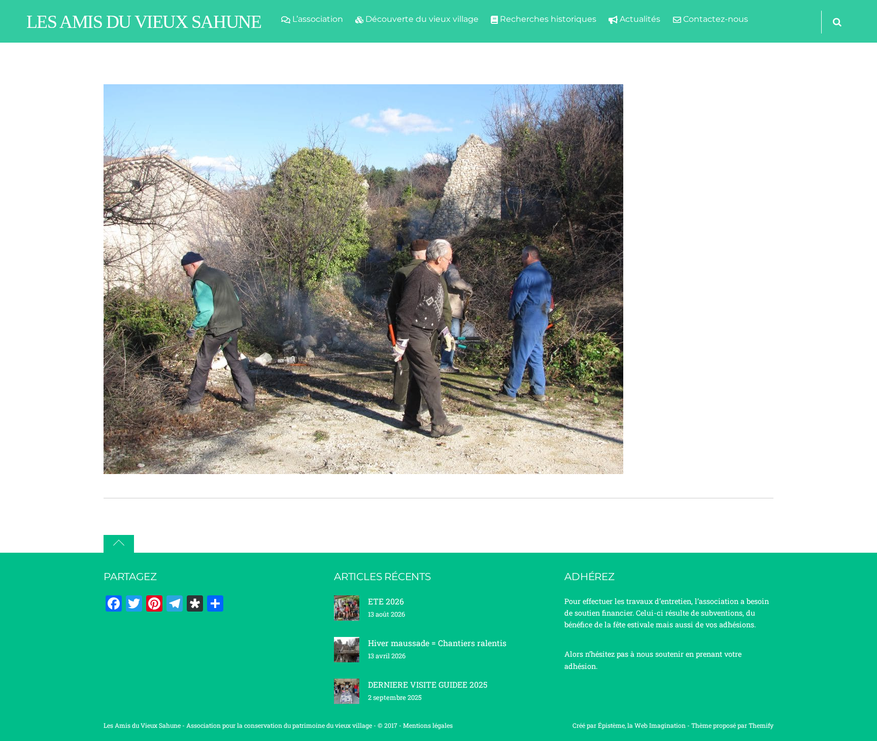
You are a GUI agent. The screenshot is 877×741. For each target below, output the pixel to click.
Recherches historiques (547, 19)
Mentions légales (428, 725)
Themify (761, 725)
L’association (316, 19)
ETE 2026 (386, 601)
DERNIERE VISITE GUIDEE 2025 (427, 684)
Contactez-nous (714, 19)
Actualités (639, 19)
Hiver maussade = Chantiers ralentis (437, 642)
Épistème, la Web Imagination (642, 725)
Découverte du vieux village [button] (421, 19)
